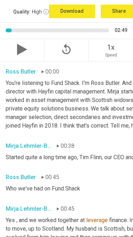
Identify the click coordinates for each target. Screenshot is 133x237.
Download (72, 11)
